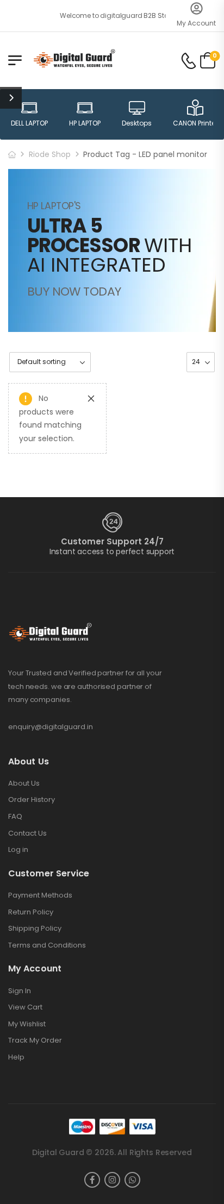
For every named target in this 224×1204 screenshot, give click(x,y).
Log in (18, 849)
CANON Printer (195, 123)
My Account (196, 23)
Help (16, 1057)
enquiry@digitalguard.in (50, 727)
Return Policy (30, 912)
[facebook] (92, 1180)
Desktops (137, 123)
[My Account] (196, 8)
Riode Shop (50, 154)
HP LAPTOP (85, 123)
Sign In (19, 991)
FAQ (15, 816)
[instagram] (112, 1180)
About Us (24, 783)
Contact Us (27, 833)
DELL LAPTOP (29, 123)
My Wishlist (27, 1024)
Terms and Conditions (47, 945)
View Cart (25, 1007)
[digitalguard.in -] (74, 60)
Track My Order (35, 1040)
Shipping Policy (34, 928)
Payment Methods (40, 895)
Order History (31, 799)
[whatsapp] (132, 1180)
